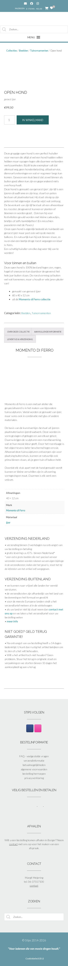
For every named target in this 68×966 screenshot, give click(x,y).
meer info (12, 621)
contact (13, 844)
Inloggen (20, 8)
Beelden (23, 50)
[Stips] (34, 18)
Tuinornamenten (39, 50)
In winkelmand (32, 120)
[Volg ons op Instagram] (40, 3)
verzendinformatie (34, 760)
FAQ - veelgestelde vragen (34, 756)
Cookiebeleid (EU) (35, 958)
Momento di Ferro (15, 510)
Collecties (11, 50)
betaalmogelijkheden (34, 765)
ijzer (8, 522)
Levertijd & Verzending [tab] (20, 339)
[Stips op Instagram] (37, 728)
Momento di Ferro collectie (34, 299)
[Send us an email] (25, 3)
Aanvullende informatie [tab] (47, 331)
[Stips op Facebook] (29, 728)
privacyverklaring (34, 778)
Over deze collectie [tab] (18, 331)
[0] (51, 8)
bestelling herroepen (34, 773)
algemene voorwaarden (34, 769)
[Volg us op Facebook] (31, 3)
